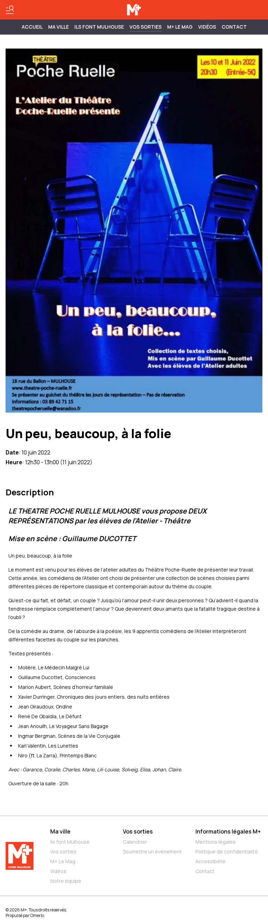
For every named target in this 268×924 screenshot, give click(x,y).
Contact (234, 26)
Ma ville (60, 831)
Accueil (32, 26)
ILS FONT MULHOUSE (99, 26)
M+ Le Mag (180, 26)
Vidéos (207, 26)
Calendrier (135, 841)
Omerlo (37, 915)
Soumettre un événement (152, 851)
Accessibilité (210, 861)
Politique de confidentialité (226, 851)
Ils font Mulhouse (70, 841)
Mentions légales (215, 841)
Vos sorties (145, 26)
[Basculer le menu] (10, 10)
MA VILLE (58, 26)
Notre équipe (65, 881)
